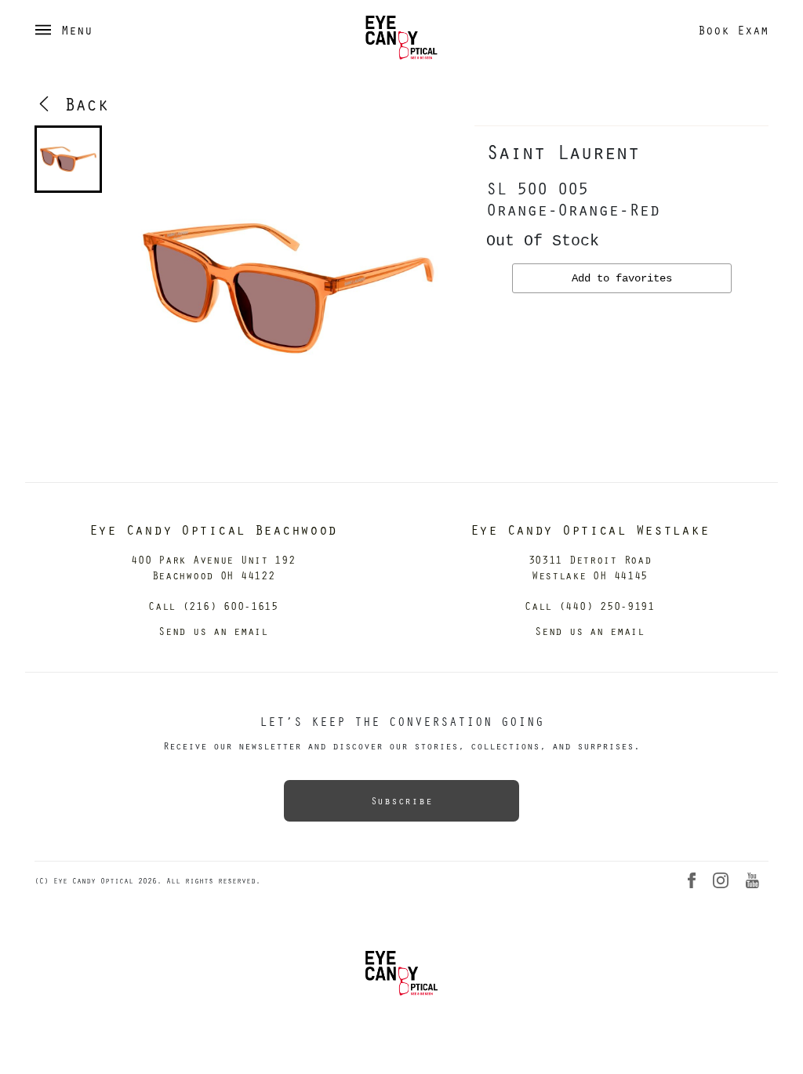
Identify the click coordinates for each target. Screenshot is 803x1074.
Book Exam (733, 29)
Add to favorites (622, 278)
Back (80, 103)
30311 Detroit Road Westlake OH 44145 (590, 567)
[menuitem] (68, 159)
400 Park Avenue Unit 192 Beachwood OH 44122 (213, 567)
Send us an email (213, 630)
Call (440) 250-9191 (590, 605)
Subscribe (401, 800)
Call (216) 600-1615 (213, 605)
